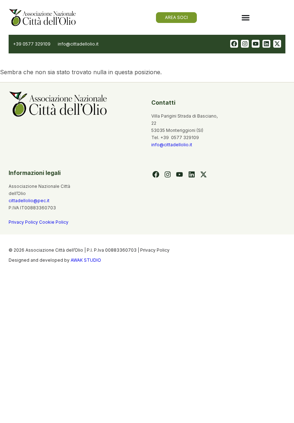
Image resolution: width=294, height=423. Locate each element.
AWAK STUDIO (86, 260)
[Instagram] (245, 44)
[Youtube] (256, 44)
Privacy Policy (24, 222)
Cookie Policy (53, 222)
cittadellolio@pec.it (29, 200)
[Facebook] (234, 44)
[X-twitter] (277, 44)
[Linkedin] (266, 44)
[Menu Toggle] (245, 17)
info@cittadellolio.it (171, 144)
